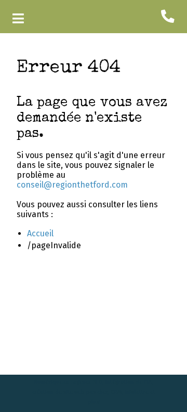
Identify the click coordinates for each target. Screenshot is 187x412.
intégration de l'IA (128, 382)
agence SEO (87, 382)
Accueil (40, 233)
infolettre (137, 392)
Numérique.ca (51, 382)
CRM (116, 392)
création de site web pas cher (70, 392)
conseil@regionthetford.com (72, 185)
